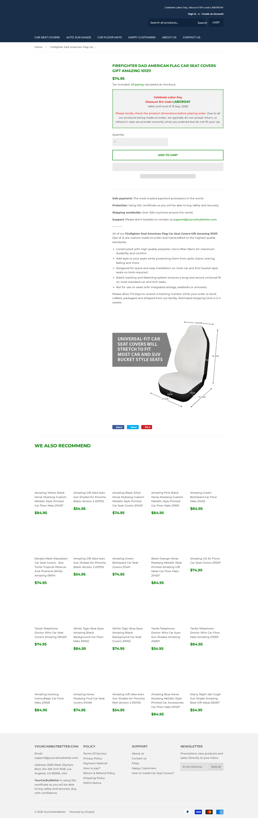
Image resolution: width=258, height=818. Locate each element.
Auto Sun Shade (78, 37)
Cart (216, 22)
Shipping (137, 84)
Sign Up (216, 766)
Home (38, 46)
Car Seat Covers (47, 37)
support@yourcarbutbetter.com (195, 219)
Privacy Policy (92, 758)
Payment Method (95, 763)
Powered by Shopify (81, 811)
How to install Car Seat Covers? (153, 773)
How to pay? (91, 768)
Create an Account (212, 13)
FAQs (135, 763)
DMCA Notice (92, 783)
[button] (167, 167)
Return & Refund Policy (99, 773)
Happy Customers (142, 37)
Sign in (192, 13)
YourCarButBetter (55, 811)
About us (169, 37)
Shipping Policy (94, 778)
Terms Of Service (94, 753)
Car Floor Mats (109, 37)
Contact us (191, 37)
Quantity (118, 134)
